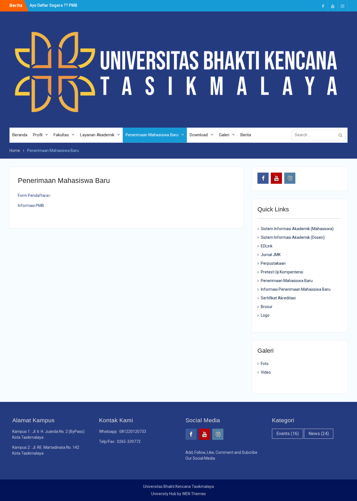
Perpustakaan (273, 263)
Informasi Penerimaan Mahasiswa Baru (296, 289)
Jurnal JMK (271, 254)
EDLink (266, 246)
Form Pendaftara (33, 195)
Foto (265, 363)
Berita (245, 134)
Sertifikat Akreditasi (278, 298)
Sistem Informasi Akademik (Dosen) (293, 237)
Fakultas (61, 134)
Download (199, 134)
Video (266, 372)
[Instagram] (342, 5)
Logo (265, 315)
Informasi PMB (31, 205)
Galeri (224, 134)
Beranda (19, 134)
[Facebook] (323, 5)
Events (287, 433)
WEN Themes (194, 494)
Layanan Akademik (97, 134)
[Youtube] (333, 5)
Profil (37, 134)
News (318, 433)
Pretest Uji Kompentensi (282, 272)
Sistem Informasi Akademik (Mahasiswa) (297, 228)
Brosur (266, 306)
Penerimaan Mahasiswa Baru (152, 134)
